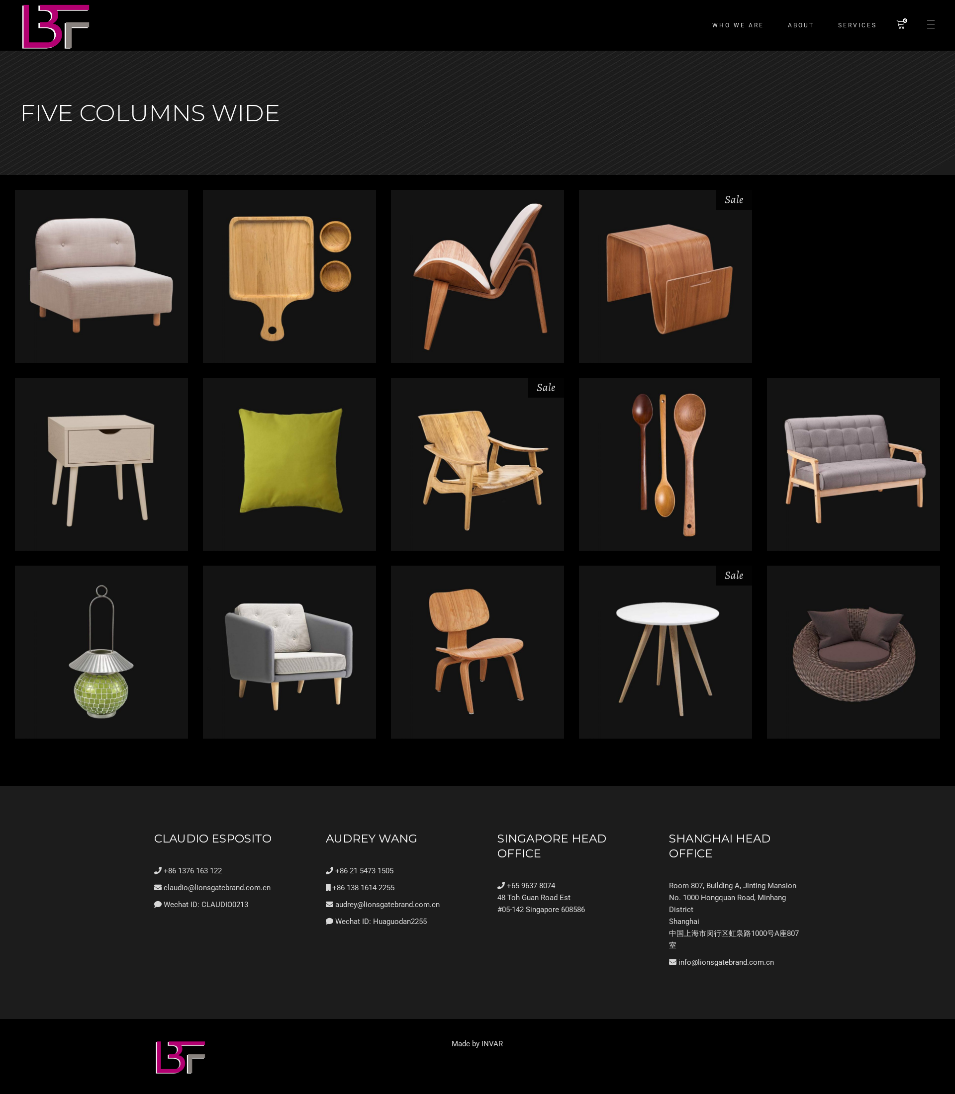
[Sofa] (853, 464)
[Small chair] (477, 652)
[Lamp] (101, 652)
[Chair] (477, 276)
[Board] (289, 276)
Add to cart (101, 302)
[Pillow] (289, 464)
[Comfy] (101, 276)
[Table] (101, 464)
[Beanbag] (853, 652)
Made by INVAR (477, 1043)
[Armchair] (289, 652)
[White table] (665, 652)
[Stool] (665, 276)
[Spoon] (665, 464)
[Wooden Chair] (477, 464)
